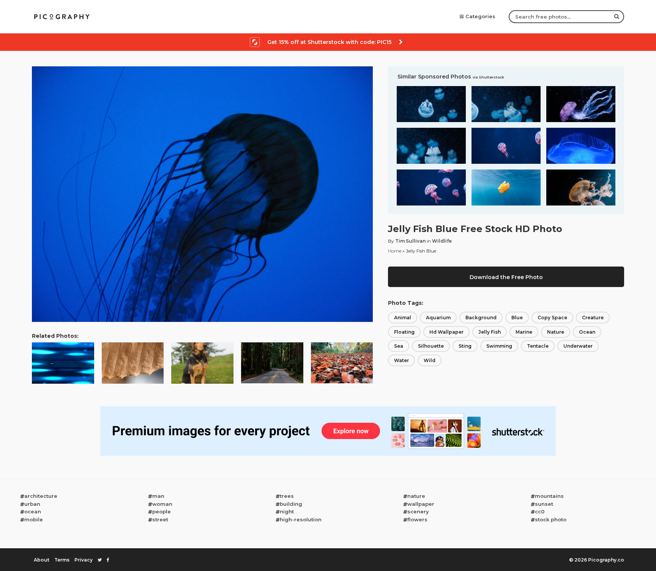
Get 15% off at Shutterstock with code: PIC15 (329, 42)
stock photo (550, 519)
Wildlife (442, 241)
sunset (544, 504)
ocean (32, 511)
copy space (552, 317)
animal (402, 317)
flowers (417, 519)
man (158, 496)
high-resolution (301, 519)
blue (517, 317)
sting (465, 346)
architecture (40, 496)
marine (524, 332)
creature (593, 317)
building (291, 504)
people (161, 511)
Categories (480, 16)
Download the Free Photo (506, 277)
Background (481, 317)
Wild (429, 360)
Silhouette (431, 346)
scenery (418, 511)
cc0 (539, 511)
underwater (578, 346)
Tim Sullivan (410, 241)
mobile (33, 519)
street (160, 519)
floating (404, 332)
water (401, 360)
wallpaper (420, 504)
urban (32, 504)
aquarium (438, 317)
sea (398, 346)
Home (394, 251)
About (41, 560)
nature (555, 332)
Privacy (83, 560)
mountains (549, 496)
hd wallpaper (446, 332)
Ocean (587, 332)
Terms (61, 560)
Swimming (499, 346)
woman (162, 504)
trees (287, 496)
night (287, 511)
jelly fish (489, 332)
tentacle (538, 346)
